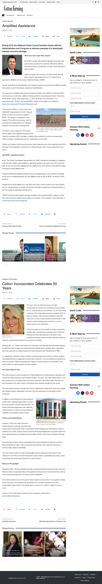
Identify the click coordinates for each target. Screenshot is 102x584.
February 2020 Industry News (12, 226)
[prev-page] (3, 265)
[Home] (3, 15)
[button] (95, 15)
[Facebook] (92, 2)
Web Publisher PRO (20, 578)
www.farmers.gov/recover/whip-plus (15, 201)
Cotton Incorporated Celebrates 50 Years (52, 226)
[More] (55, 214)
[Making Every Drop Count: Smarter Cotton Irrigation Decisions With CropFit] (12, 249)
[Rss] (98, 2)
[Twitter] (95, 2)
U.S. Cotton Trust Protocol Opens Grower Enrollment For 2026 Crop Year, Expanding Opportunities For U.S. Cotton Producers (34, 255)
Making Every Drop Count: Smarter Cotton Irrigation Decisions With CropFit (12, 257)
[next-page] (6, 265)
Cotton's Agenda (7, 21)
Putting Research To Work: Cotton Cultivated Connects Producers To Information (55, 257)
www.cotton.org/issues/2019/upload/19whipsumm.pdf (19, 104)
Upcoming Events (78, 144)
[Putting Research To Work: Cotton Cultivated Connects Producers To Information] (55, 249)
